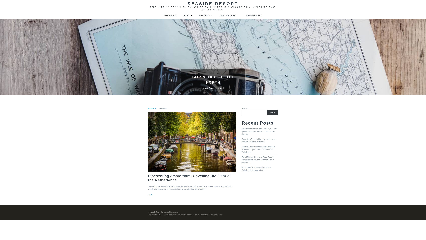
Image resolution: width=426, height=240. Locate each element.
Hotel (186, 16)
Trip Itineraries (254, 16)
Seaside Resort (213, 3)
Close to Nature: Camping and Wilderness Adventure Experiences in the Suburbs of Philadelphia (258, 149)
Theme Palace (216, 214)
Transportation (228, 16)
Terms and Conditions (169, 212)
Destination (170, 16)
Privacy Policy (153, 212)
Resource (204, 16)
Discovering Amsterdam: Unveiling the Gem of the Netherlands (189, 178)
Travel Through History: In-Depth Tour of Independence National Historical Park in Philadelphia (258, 160)
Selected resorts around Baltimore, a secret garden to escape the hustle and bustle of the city (259, 131)
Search (244, 108)
